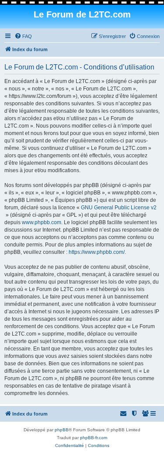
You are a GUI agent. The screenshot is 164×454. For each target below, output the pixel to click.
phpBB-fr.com (93, 437)
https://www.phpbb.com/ (97, 252)
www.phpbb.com (41, 222)
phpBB (62, 429)
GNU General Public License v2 (119, 207)
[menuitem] (23, 36)
